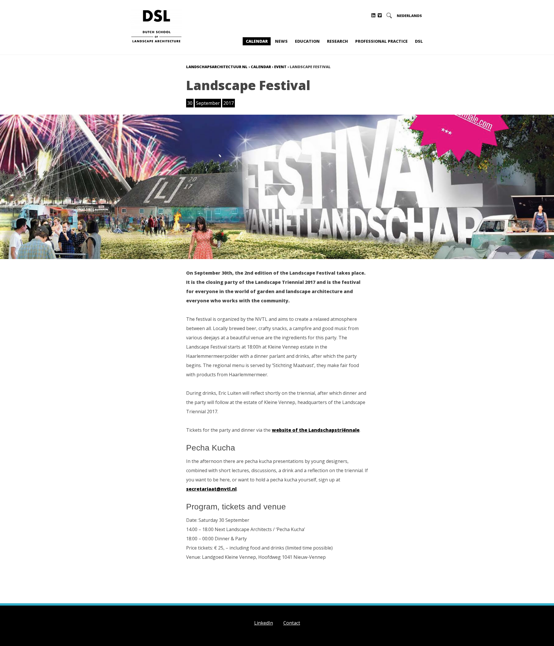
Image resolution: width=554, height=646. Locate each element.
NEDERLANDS (409, 16)
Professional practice (381, 41)
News (281, 41)
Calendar (257, 41)
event (280, 66)
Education (307, 41)
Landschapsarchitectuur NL (217, 66)
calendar (261, 66)
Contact (291, 623)
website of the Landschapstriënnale (316, 430)
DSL (419, 41)
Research (337, 41)
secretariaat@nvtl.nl (211, 489)
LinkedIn (263, 623)
